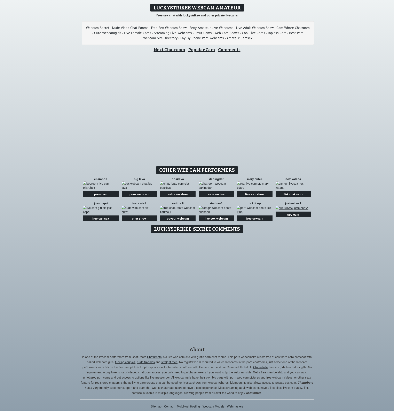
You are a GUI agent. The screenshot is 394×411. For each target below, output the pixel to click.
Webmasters (235, 406)
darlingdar (216, 179)
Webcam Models (213, 406)
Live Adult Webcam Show (255, 28)
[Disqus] (197, 286)
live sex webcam (216, 218)
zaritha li (178, 203)
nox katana (293, 179)
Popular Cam (201, 49)
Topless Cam (277, 33)
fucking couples (125, 362)
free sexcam (254, 218)
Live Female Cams (137, 33)
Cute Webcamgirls (107, 33)
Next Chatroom (169, 49)
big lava (139, 179)
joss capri (101, 203)
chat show (139, 218)
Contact (169, 406)
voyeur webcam (178, 218)
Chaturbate (154, 357)
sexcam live (216, 194)
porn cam (100, 194)
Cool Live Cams (253, 33)
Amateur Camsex (240, 38)
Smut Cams (203, 33)
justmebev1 (293, 203)
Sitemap (156, 406)
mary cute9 (254, 179)
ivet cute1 (139, 203)
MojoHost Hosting (188, 406)
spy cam (293, 214)
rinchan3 (216, 203)
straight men (169, 362)
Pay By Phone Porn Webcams (202, 38)
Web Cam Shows (226, 33)
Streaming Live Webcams (173, 33)
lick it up (255, 203)
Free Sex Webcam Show (169, 28)
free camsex (100, 218)
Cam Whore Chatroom (293, 28)
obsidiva (178, 179)
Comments (229, 49)
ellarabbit (100, 179)
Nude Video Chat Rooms (130, 28)
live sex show (254, 194)
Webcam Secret (97, 28)
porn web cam (139, 194)
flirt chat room (293, 194)
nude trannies (146, 362)
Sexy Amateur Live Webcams (211, 28)
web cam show (177, 194)
